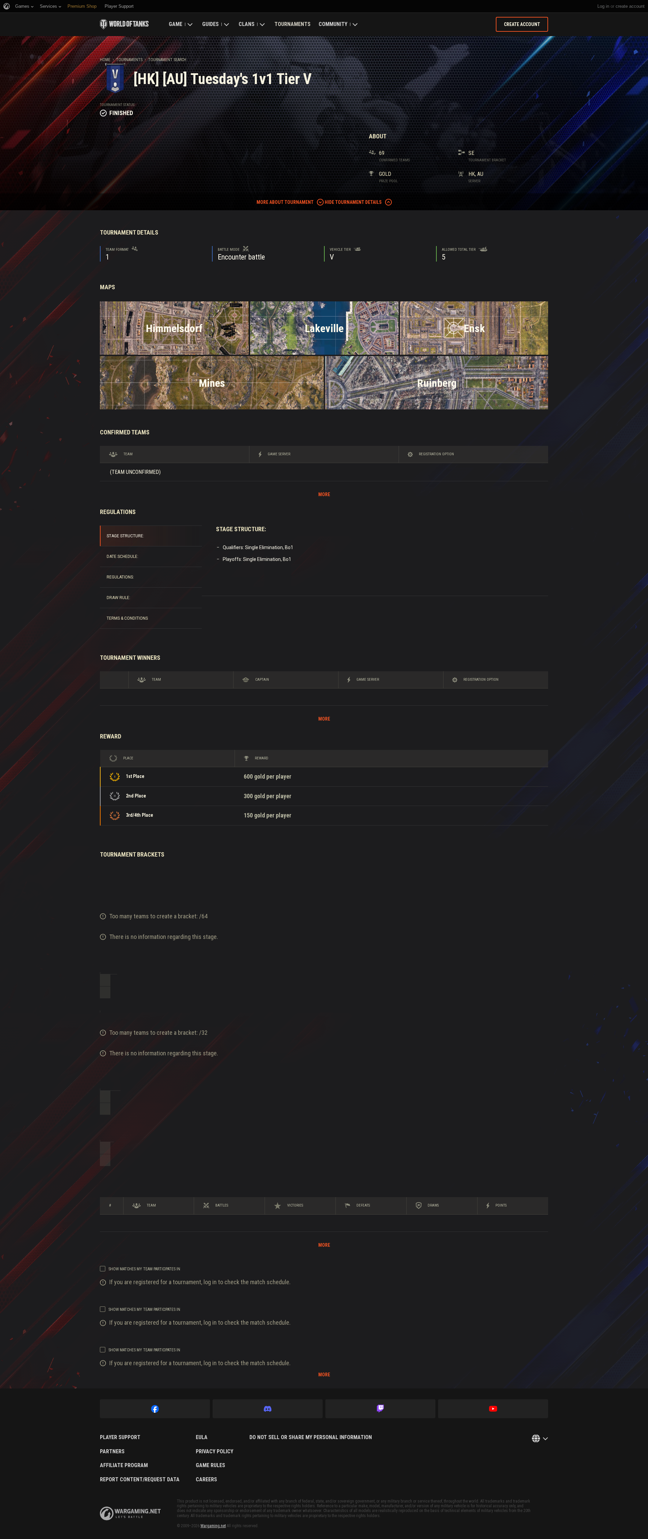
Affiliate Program (124, 1465)
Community (333, 24)
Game (175, 24)
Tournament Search (167, 59)
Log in (603, 6)
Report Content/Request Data (140, 1480)
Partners (112, 1452)
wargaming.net (130, 1513)
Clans (246, 24)
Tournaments (292, 24)
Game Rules (210, 1465)
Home (105, 59)
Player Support (120, 1437)
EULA (202, 1437)
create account (630, 6)
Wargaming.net (213, 1525)
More (324, 494)
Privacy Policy (214, 1452)
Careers (206, 1480)
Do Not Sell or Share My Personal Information (310, 1437)
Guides (210, 24)
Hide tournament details (353, 202)
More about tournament (285, 202)
